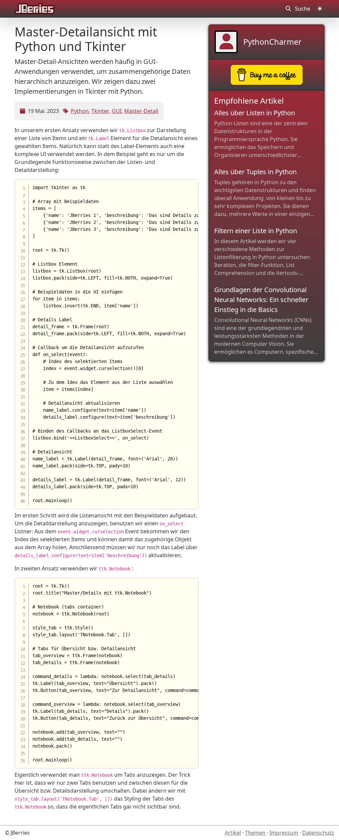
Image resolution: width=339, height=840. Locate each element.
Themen (255, 832)
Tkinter (100, 111)
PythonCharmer (272, 41)
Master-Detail (141, 111)
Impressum (283, 832)
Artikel (233, 832)
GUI (116, 111)
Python (80, 111)
